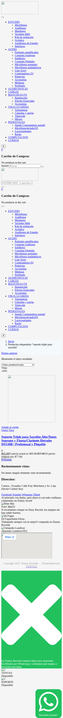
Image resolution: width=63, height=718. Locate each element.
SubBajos (20, 58)
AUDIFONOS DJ (18, 88)
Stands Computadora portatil (30, 125)
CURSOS (13, 140)
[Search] (42, 166)
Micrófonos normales (26, 64)
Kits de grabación (24, 37)
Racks (18, 134)
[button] (2, 149)
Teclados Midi (22, 34)
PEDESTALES (16, 122)
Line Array (20, 70)
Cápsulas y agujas (24, 113)
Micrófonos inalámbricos (28, 67)
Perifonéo (20, 85)
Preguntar (6, 459)
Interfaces (20, 46)
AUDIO (12, 49)
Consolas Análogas (25, 55)
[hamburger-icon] (2, 17)
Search (5, 165)
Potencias (20, 76)
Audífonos (20, 28)
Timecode (20, 116)
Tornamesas (21, 110)
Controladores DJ (24, 73)
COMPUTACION (18, 137)
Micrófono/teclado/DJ (26, 128)
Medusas (19, 82)
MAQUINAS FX (17, 94)
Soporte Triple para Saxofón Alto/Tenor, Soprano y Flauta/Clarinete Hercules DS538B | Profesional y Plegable (29, 440)
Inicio (11, 341)
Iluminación (21, 97)
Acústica (19, 40)
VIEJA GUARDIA (18, 107)
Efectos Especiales (24, 100)
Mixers (18, 119)
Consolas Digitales (25, 61)
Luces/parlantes (23, 131)
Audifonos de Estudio (26, 43)
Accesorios (21, 79)
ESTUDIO (14, 22)
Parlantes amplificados (26, 52)
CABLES (13, 91)
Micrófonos (21, 25)
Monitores (20, 31)
